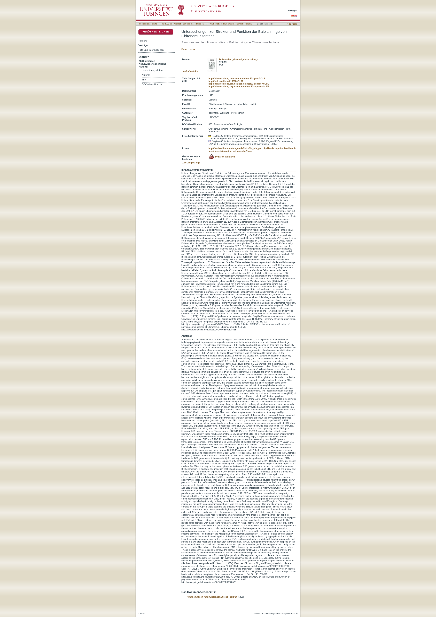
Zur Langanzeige (191, 162)
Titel (144, 79)
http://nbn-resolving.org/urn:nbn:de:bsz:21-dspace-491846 (238, 86)
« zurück (292, 24)
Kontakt (142, 40)
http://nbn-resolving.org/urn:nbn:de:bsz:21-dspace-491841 (238, 83)
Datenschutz (292, 613)
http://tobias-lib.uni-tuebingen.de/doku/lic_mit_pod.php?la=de (241, 148)
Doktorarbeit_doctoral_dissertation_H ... (240, 59)
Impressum (279, 613)
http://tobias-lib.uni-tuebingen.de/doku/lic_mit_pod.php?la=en (251, 149)
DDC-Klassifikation (152, 84)
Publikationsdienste (148, 24)
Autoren (146, 75)
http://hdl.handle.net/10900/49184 (225, 81)
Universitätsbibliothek (263, 613)
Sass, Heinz (188, 49)
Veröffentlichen (155, 31)
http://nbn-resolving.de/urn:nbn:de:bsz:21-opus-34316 (236, 78)
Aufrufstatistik (190, 71)
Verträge (143, 45)
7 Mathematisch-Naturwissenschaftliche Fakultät (230, 24)
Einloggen (292, 10)
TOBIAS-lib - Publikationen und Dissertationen (183, 24)
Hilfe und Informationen (151, 49)
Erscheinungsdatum (152, 70)
